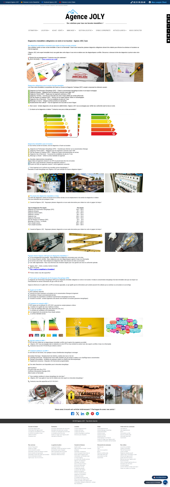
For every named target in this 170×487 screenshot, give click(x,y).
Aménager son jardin (79, 462)
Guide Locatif (77, 447)
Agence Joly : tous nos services (35, 457)
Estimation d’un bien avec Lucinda (59, 430)
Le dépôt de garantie (79, 468)
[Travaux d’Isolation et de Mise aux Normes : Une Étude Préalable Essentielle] (46, 394)
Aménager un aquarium (80, 451)
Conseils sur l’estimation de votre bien (60, 431)
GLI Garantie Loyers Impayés (58, 450)
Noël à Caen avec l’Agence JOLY (81, 479)
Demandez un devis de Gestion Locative (38, 451)
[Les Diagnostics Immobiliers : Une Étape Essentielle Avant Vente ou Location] (124, 327)
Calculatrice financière (56, 436)
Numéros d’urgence (79, 471)
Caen (98, 448)
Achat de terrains (101, 436)
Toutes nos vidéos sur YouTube (127, 468)
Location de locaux (78, 430)
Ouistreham (123, 437)
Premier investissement (80, 473)
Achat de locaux (101, 433)
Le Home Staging (78, 457)
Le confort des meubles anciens (82, 459)
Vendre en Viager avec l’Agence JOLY (60, 434)
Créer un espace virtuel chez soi (82, 453)
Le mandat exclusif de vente (58, 433)
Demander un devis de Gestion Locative (61, 448)
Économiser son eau (79, 466)
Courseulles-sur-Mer (125, 433)
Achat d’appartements (102, 428)
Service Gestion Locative (34, 450)
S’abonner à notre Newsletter (31, 2)
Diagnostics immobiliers (80, 474)
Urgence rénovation (125, 448)
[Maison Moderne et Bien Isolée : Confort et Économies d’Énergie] (85, 183)
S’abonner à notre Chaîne (68, 2)
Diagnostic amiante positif (126, 453)
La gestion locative (55, 447)
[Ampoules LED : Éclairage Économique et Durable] (124, 242)
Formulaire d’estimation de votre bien (60, 428)
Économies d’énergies (79, 465)
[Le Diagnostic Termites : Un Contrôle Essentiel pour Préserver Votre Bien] (85, 394)
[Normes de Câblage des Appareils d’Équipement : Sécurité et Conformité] (85, 327)
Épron (121, 431)
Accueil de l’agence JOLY (34, 428)
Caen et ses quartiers (102, 450)
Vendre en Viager (32, 448)
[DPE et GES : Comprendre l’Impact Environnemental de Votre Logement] (124, 72)
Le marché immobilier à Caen (35, 433)
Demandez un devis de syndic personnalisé (38, 454)
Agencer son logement (79, 460)
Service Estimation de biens (35, 456)
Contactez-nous (32, 436)
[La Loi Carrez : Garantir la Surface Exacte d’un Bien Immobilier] (85, 242)
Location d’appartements (80, 428)
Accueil (1, 5)
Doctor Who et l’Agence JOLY (81, 454)
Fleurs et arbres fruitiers (80, 463)
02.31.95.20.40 (139, 2)
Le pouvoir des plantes (79, 470)
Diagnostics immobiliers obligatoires (31, 5)
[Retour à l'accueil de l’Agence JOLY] (85, 15)
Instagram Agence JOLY (12, 2)
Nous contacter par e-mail (49, 59)
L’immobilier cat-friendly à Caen (82, 456)
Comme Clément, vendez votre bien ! (129, 466)
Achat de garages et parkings (104, 430)
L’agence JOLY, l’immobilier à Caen (128, 454)
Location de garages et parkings (82, 433)
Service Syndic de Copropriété (35, 453)
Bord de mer (100, 447)
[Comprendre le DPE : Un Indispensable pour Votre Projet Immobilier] (46, 72)
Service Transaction (33, 447)
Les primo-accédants (125, 447)
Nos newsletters (78, 483)
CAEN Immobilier (32, 434)
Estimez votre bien (78, 476)
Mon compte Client (159, 2)
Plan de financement (125, 450)
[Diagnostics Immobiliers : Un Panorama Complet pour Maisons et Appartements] (46, 327)
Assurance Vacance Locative (58, 453)
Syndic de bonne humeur (126, 457)
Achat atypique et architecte (104, 437)
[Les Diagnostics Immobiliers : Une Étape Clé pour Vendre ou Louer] (85, 72)
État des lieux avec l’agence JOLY (128, 459)
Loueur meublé (124, 451)
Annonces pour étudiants (80, 434)
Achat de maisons (101, 434)
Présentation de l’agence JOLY (35, 430)
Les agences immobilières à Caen (36, 431)
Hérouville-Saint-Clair (125, 436)
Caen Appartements (125, 430)
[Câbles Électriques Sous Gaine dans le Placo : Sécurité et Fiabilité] (46, 242)
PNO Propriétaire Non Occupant (59, 451)
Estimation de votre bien (126, 463)
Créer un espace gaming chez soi (128, 462)
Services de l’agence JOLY (126, 456)
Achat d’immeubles (102, 431)
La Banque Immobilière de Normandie (106, 441)
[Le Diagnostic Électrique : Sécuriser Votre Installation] (46, 183)
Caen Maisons (123, 428)
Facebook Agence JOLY (50, 2)
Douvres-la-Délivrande (125, 434)
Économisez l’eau (124, 460)
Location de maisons (79, 431)
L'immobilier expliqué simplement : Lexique (85, 482)
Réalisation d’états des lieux (58, 454)
